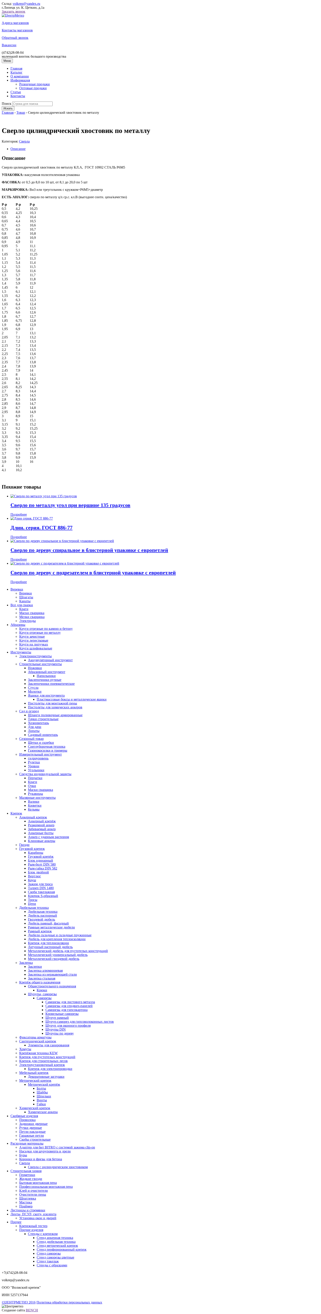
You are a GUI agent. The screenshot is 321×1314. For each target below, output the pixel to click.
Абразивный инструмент (46, 672)
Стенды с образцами (52, 1265)
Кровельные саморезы (62, 1014)
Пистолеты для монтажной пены (52, 703)
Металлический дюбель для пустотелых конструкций (68, 951)
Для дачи (34, 727)
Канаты (25, 601)
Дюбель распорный (42, 915)
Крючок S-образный (43, 896)
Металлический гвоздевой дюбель (53, 959)
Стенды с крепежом (43, 1234)
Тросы (32, 900)
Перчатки (35, 778)
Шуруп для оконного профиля (68, 1025)
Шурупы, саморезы (42, 994)
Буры (23, 1155)
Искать (8, 108)
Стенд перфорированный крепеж (61, 1249)
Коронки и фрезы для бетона (40, 1159)
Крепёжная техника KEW (38, 1053)
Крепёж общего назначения (39, 982)
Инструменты (20, 652)
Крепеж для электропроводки (50, 1069)
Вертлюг (34, 876)
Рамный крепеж (40, 931)
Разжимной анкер (41, 825)
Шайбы (42, 1092)
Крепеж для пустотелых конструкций (47, 1057)
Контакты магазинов (17, 30)
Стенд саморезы (49, 1253)
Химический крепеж (34, 1108)
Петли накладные (32, 1131)
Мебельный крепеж (33, 1073)
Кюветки (34, 805)
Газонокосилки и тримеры (47, 750)
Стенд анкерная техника (55, 1238)
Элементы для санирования (48, 1045)
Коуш (32, 880)
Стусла (33, 687)
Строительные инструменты (40, 664)
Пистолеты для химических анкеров (55, 707)
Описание (18, 149)
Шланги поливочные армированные (55, 715)
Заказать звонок (13, 11)
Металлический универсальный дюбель (58, 955)
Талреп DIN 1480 (41, 888)
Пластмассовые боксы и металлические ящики (72, 699)
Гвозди (24, 845)
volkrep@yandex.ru (26, 3)
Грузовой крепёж (41, 856)
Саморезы (44, 998)
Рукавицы (35, 794)
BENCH (32, 1310)
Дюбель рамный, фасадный (48, 923)
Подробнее (18, 514)
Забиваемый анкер (42, 829)
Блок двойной (38, 872)
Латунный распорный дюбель (50, 947)
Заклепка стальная (41, 978)
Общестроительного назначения (52, 986)
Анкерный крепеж (33, 817)
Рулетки (34, 762)
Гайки (41, 1104)
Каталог (16, 72)
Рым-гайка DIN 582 (42, 868)
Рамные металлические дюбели (51, 927)
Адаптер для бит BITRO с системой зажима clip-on (57, 1147)
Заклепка (26, 962)
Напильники (46, 676)
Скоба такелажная (41, 892)
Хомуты (25, 1049)
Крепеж (16, 813)
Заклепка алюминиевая (45, 970)
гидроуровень (38, 758)
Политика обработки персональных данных (69, 1302)
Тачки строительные (43, 719)
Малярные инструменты (37, 797)
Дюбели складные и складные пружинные (59, 935)
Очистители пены (32, 1194)
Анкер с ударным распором (48, 837)
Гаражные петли (31, 1135)
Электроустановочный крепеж (42, 1065)
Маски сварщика (31, 613)
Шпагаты (26, 597)
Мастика (25, 1202)
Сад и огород (29, 711)
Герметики (27, 1175)
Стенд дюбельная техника (56, 1241)
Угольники (36, 770)
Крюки (42, 990)
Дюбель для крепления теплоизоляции (57, 939)
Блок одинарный (40, 860)
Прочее (15, 1222)
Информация (20, 80)
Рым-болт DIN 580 (42, 864)
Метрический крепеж (35, 1080)
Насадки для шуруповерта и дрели (45, 1151)
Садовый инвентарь (43, 735)
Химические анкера (43, 1112)
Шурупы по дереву (59, 1033)
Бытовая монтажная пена (38, 1183)
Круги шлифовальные (35, 648)
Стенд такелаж (48, 1261)
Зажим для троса (40, 884)
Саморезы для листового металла (70, 1002)
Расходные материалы (26, 1143)
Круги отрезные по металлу (40, 632)
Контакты (17, 96)
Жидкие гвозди (30, 1179)
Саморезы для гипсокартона (66, 1010)
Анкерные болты (41, 833)
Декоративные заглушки (46, 1076)
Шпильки (44, 1096)
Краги (23, 609)
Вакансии (9, 45)
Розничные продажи (34, 84)
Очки (32, 786)
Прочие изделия (31, 1230)
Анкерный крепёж (42, 821)
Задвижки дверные (33, 1124)
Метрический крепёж (44, 1084)
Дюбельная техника (34, 907)
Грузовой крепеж (32, 849)
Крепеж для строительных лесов (43, 1061)
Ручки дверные (30, 1128)
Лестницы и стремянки (27, 1210)
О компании (19, 76)
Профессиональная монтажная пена (46, 1186)
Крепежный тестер (33, 1226)
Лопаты (34, 731)
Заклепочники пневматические (51, 683)
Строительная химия (25, 1171)
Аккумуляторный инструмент (50, 660)
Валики (33, 801)
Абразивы (17, 625)
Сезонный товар (31, 739)
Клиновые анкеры (41, 841)
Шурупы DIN (55, 1029)
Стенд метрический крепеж (57, 1245)
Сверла (24, 141)
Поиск (6, 103)
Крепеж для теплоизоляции (48, 943)
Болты (41, 1088)
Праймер (26, 1206)
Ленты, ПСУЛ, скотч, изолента (33, 1214)
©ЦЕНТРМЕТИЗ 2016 (19, 1302)
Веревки (16, 589)
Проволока (27, 1120)
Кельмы (34, 809)
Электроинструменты (35, 656)
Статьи (15, 92)
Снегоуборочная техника (46, 746)
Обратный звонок (15, 38)
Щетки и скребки (41, 742)
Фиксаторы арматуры (35, 1037)
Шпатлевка (27, 1198)
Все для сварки (21, 605)
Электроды (27, 621)
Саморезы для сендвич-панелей (69, 1006)
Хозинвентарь (38, 723)
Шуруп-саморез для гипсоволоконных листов (79, 1021)
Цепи (32, 904)
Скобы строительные (35, 1139)
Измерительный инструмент (40, 754)
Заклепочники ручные (44, 680)
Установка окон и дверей (37, 1218)
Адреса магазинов (15, 23)
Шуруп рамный (57, 1018)
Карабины (35, 852)
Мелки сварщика (32, 617)
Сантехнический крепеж (37, 1041)
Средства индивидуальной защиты (45, 774)
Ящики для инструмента (46, 695)
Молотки (34, 691)
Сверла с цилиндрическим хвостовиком (58, 1167)
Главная (16, 68)
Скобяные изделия (24, 1116)
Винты (42, 1100)
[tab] (164, 149)
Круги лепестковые (33, 640)
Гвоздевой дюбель (41, 919)
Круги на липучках (33, 644)
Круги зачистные (32, 636)
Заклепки (35, 966)
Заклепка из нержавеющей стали (52, 974)
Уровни (33, 766)
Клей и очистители (33, 1190)
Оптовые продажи (33, 88)
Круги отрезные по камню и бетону (46, 628)
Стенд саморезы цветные (55, 1257)
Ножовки (35, 668)
